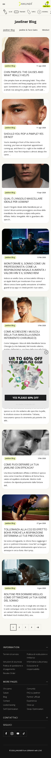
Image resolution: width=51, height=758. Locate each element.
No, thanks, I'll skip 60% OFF (25, 404)
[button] (25, 373)
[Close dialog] (46, 352)
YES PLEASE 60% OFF (25, 397)
